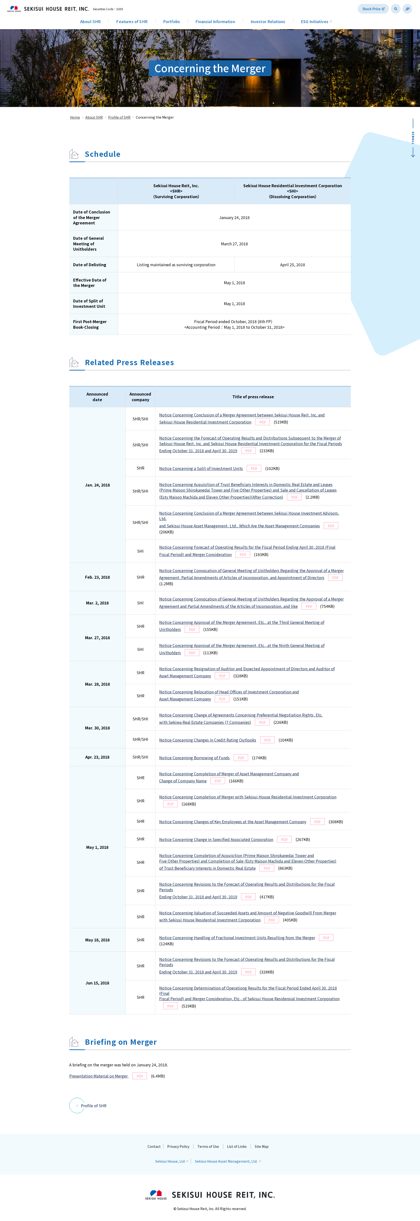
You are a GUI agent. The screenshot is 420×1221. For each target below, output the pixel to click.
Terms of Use (208, 1146)
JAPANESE (407, 9)
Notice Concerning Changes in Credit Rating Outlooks (207, 740)
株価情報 (373, 9)
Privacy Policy (178, 1146)
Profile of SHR (119, 117)
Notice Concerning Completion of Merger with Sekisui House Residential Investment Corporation (247, 797)
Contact (154, 1146)
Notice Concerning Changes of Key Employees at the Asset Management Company (232, 821)
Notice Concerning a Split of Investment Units (201, 468)
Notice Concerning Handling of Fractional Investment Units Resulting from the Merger (237, 937)
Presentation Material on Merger (99, 1076)
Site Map (262, 1146)
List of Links (237, 1146)
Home (75, 117)
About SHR (90, 21)
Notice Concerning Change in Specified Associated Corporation (216, 839)
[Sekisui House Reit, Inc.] (48, 9)
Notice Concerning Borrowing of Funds (194, 758)
